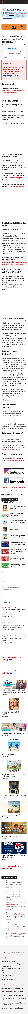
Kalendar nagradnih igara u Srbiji (11, 968)
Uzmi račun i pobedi (16, 494)
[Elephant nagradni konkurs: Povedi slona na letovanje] (5, 522)
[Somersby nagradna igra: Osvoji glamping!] (5, 536)
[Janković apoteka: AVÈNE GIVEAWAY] (5, 508)
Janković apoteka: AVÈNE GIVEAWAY (12, 991)
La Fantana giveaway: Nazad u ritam (13, 795)
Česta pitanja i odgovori (8, 961)
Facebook (11, 178)
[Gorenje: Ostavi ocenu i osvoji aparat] (5, 515)
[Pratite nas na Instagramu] (14, 471)
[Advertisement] (14, 139)
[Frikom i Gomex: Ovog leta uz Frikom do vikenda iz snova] (14, 766)
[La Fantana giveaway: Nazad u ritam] (5, 529)
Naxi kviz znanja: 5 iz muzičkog (11, 836)
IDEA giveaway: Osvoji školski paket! (13, 693)
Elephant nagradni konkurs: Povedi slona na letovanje (13, 754)
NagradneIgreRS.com (10, 76)
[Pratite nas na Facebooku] (14, 480)
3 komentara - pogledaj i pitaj (14, 27)
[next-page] (5, 572)
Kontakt (3, 971)
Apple (12, 449)
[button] (2, 2)
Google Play (5, 449)
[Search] (26, 2)
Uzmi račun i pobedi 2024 (15, 186)
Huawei (17, 449)
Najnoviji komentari (7, 975)
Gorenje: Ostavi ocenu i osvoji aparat (13, 733)
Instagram (19, 178)
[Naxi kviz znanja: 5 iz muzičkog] (14, 828)
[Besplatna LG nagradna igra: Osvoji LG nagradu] (5, 558)
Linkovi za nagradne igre (9, 973)
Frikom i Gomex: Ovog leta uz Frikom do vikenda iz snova (13, 775)
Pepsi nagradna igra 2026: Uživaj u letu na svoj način (13, 857)
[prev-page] (2, 572)
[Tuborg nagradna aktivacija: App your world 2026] (5, 565)
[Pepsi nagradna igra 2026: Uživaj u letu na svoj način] (5, 544)
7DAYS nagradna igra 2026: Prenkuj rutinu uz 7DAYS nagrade (18, 551)
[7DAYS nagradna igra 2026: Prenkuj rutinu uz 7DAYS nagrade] (5, 551)
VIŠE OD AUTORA (8, 502)
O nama (3, 977)
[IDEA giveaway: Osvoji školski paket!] (14, 684)
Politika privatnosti (7, 980)
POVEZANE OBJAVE (9, 499)
